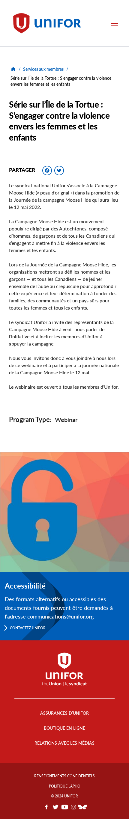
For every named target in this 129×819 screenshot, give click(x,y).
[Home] (50, 23)
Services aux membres (43, 69)
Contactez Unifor (28, 628)
